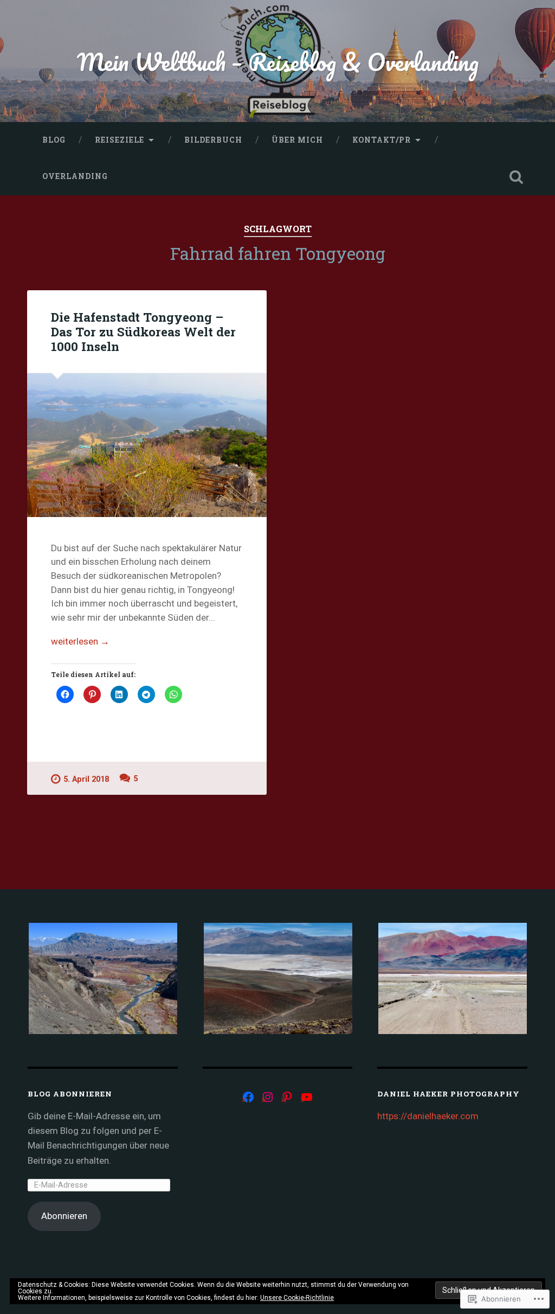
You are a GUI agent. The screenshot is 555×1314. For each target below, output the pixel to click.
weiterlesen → (80, 641)
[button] (102, 979)
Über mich (297, 140)
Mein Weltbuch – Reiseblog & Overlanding (278, 61)
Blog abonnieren (70, 1094)
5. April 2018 (86, 779)
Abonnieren (64, 1215)
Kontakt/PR (381, 140)
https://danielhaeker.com (428, 1116)
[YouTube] (306, 1096)
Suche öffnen (516, 176)
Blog (54, 140)
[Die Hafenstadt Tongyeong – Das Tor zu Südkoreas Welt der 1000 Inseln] (147, 445)
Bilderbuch (213, 140)
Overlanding (75, 176)
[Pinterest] (287, 1096)
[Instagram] (267, 1096)
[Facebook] (248, 1096)
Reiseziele (119, 140)
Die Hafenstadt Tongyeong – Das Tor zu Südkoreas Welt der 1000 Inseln (143, 331)
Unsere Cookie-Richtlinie (297, 1298)
